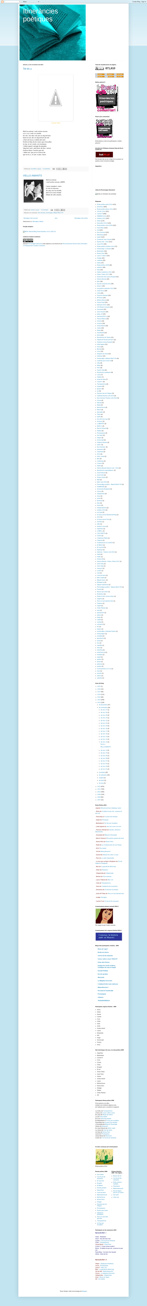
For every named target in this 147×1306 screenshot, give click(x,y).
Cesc (98, 351)
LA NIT (99, 570)
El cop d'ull (100, 547)
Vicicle (99, 321)
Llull (98, 573)
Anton (99, 221)
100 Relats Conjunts (103, 307)
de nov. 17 (104, 731)
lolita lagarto (101, 344)
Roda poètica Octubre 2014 (105, 246)
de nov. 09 (104, 755)
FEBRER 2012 (101, 216)
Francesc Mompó (102, 295)
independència (101, 508)
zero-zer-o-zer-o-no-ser (113, 826)
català (99, 619)
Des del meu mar (102, 419)
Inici (56, 218)
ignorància (100, 638)
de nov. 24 (104, 718)
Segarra (99, 599)
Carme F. (100, 381)
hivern (99, 505)
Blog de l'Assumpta (111, 835)
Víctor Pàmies (101, 608)
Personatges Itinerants (35, 243)
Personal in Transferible (105, 990)
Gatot (98, 554)
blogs (98, 617)
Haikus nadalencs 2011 (104, 272)
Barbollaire (100, 251)
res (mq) (99, 512)
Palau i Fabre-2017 (103, 274)
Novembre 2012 (102, 223)
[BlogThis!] (59, 169)
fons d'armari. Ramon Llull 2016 (107, 398)
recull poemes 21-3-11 (104, 669)
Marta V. (99, 426)
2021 (99, 686)
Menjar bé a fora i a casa (110, 855)
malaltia (99, 645)
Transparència (101, 384)
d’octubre (102, 772)
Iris (98, 391)
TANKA (99, 377)
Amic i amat (100, 456)
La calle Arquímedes (107, 858)
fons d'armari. (101, 447)
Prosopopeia (101, 433)
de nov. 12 (104, 742)
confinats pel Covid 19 (104, 361)
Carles (99, 535)
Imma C (99, 286)
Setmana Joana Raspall (104, 342)
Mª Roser (100, 297)
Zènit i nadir (111, 1128)
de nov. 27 (104, 710)
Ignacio (99, 389)
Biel (98, 458)
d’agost (101, 778)
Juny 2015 (100, 244)
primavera (100, 449)
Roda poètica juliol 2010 (104, 204)
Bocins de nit (117, 1176)
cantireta (99, 260)
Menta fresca (101, 407)
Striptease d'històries (100, 1213)
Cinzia (99, 400)
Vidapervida (101, 493)
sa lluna (99, 323)
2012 (99, 786)
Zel (98, 230)
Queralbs (100, 412)
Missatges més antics (81, 218)
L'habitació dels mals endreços (108, 984)
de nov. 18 (104, 728)
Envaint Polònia (103, 971)
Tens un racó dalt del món (105, 601)
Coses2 (99, 463)
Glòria (99, 263)
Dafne (99, 466)
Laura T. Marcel (102, 256)
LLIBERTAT (100, 423)
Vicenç (99, 491)
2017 (99, 692)
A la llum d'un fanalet (110, 816)
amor (98, 498)
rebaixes (99, 267)
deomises (100, 207)
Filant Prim (100, 1190)
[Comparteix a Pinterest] (66, 169)
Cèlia (98, 293)
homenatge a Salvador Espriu (106, 631)
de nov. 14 (104, 739)
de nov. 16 (104, 734)
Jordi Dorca (100, 291)
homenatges (101, 634)
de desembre (103, 705)
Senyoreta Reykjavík (103, 489)
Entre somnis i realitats (117, 1183)
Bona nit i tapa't (103, 949)
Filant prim (116, 1186)
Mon (98, 281)
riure (98, 671)
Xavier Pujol (101, 302)
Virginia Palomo (102, 442)
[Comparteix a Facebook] (64, 169)
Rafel (98, 330)
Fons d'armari (107, 876)
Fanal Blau (100, 228)
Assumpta (100, 309)
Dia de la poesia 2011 (104, 284)
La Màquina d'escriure (105, 981)
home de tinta (101, 379)
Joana (99, 328)
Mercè (99, 410)
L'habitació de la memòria (109, 886)
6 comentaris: (47, 168)
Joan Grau (100, 564)
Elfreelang (100, 235)
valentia (99, 678)
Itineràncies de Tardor (104, 337)
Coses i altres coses (108, 1113)
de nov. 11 (104, 750)
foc (98, 626)
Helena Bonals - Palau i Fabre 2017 (108, 561)
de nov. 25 (104, 715)
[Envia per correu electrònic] (57, 169)
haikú (98, 416)
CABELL (99, 531)
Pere (98, 368)
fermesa (99, 500)
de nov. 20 (104, 723)
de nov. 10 (104, 753)
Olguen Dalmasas (102, 584)
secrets (99, 673)
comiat (99, 622)
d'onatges (104, 897)
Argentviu (100, 528)
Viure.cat (116, 1197)
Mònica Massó (101, 300)
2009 (99, 794)
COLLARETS (101, 533)
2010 (99, 792)
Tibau (99, 414)
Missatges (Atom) (38, 221)
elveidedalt (100, 333)
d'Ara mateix (103, 1116)
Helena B (100, 559)
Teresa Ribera (101, 319)
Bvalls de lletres (108, 1115)
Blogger (84, 1291)
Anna (98, 347)
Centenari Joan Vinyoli (104, 239)
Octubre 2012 (101, 218)
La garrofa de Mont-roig (108, 866)
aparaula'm (100, 612)
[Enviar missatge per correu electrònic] (53, 168)
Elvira (99, 335)
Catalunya (100, 461)
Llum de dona (101, 575)
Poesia (99, 589)
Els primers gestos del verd (115, 838)
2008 (99, 797)
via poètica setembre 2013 (105, 288)
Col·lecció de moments (111, 901)
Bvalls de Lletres (103, 952)
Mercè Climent (101, 428)
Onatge (99, 258)
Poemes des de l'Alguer (104, 393)
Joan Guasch (101, 312)
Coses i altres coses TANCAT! (107, 959)
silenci (99, 676)
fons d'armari (41, 212)
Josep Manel (101, 326)
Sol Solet (100, 435)
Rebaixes (105, 870)
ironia (99, 641)
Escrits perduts (103, 974)
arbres (99, 615)
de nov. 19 (104, 726)
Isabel (99, 237)
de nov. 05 (104, 763)
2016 (99, 694)
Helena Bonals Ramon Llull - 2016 (108, 468)
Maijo (98, 365)
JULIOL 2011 (101, 211)
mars (98, 647)
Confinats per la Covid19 (105, 542)
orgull (99, 657)
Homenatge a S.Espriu (104, 249)
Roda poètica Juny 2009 (104, 225)
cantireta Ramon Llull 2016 (105, 396)
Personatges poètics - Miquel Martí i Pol (109, 484)
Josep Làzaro (101, 477)
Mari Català (100, 577)
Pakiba (99, 431)
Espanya (100, 550)
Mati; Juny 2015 (102, 482)
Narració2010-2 (102, 316)
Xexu (98, 496)
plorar (99, 661)
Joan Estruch (101, 473)
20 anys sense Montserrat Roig (106, 515)
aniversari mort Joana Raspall (106, 277)
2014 (98, 517)
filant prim (101, 977)
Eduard (99, 403)
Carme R (100, 214)
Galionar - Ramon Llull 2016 (106, 552)
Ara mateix (103, 848)
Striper (99, 438)
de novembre (103, 707)
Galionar (99, 356)
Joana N (99, 568)
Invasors (99, 421)
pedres (99, 659)
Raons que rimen (102, 592)
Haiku (99, 557)
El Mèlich (100, 545)
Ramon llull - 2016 (103, 242)
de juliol (101, 780)
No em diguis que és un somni (118, 1191)
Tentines (99, 603)
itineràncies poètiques (104, 372)
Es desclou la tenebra (111, 889)
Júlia (98, 363)
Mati (98, 480)
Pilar (98, 270)
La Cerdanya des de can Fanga (111, 845)
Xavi (98, 610)
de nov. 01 (104, 769)
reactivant (100, 451)
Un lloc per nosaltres (111, 823)
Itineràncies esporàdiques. (105, 470)
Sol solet (116, 1195)
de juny (101, 783)
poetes (99, 666)
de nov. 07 (104, 761)
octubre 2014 (101, 510)
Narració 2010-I (102, 305)
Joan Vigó (100, 566)
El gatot (99, 1183)
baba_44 (100, 314)
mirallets (99, 654)
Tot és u (27, 68)
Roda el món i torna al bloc (105, 596)
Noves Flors (101, 253)
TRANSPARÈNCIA (104, 1000)
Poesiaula (105, 820)
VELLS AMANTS (32, 175)
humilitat (99, 636)
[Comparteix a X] (61, 169)
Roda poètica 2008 (103, 265)
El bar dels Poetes (104, 962)
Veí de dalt (100, 440)
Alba (98, 524)
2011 (99, 789)
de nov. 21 (104, 720)
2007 (99, 800)
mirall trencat (101, 652)
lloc (98, 643)
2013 (98, 454)
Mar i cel (110, 880)
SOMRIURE (101, 487)
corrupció (100, 624)
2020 (99, 689)
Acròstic (99, 522)
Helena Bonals (101, 279)
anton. (99, 445)
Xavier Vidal (101, 370)
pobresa (99, 664)
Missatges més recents (31, 218)
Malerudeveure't (105, 851)
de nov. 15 (104, 736)
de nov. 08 (104, 758)
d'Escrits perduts (106, 1118)
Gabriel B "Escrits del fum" (105, 339)
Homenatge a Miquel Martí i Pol (54, 212)
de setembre (103, 775)
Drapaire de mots (102, 354)
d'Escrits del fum (106, 808)
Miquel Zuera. (101, 580)
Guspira (99, 386)
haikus (99, 629)
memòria (100, 650)
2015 (99, 697)
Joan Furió (100, 475)
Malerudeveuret (102, 1195)
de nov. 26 (104, 712)
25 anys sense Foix (103, 519)
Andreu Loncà (101, 526)
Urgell (99, 605)
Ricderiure (100, 594)
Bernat (99, 349)
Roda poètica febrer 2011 (105, 209)
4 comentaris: (45, 210)
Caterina (99, 540)
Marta (99, 405)
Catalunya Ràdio (102, 538)
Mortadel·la (100, 582)
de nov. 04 (104, 766)
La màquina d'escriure (108, 1273)
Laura (99, 374)
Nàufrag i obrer (116, 808)
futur (98, 503)
